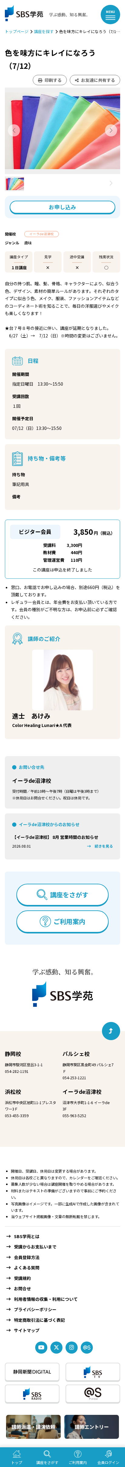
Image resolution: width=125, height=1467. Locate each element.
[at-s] (87, 1347)
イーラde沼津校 (31, 780)
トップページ (17, 31)
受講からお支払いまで (35, 1247)
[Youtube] (41, 1347)
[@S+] (93, 1394)
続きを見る (104, 846)
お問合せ (22, 1288)
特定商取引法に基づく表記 (39, 1320)
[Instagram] (72, 1347)
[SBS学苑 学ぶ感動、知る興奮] (43, 14)
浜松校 (13, 1091)
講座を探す (44, 31)
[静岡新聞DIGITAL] (32, 1372)
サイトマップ (26, 1330)
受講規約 (22, 1278)
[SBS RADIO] (32, 1394)
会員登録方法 (26, 1257)
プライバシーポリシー (35, 1309)
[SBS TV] (93, 1372)
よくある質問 (26, 1267)
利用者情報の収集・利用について (46, 1299)
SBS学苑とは (26, 1236)
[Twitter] (56, 1347)
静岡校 (13, 1053)
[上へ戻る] (111, 1031)
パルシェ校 (76, 1053)
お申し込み (62, 207)
